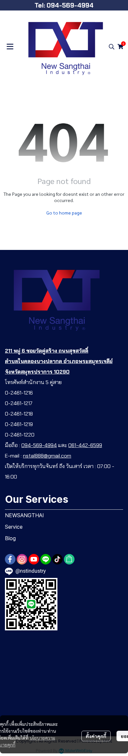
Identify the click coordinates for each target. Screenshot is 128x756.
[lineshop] (69, 559)
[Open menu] (9, 46)
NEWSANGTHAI (24, 515)
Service (14, 526)
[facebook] (10, 559)
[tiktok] (57, 559)
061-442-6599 (85, 445)
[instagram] (22, 559)
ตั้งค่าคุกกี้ (96, 736)
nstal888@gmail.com (47, 455)
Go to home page (64, 212)
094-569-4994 (39, 445)
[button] (111, 46)
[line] (45, 559)
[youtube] (34, 559)
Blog (10, 538)
